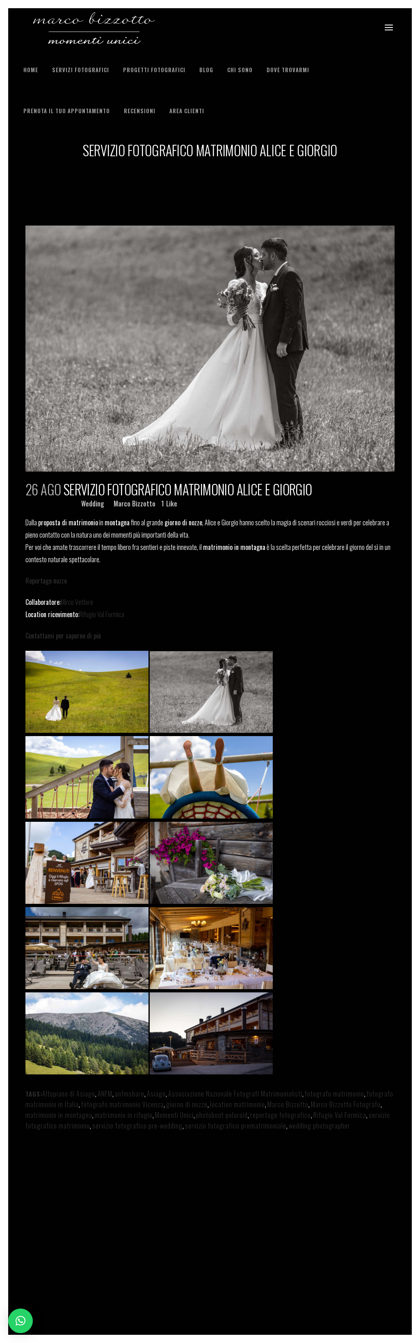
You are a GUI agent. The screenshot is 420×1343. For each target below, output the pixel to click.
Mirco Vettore (77, 602)
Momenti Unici (174, 1115)
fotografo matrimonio (334, 1094)
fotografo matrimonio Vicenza (122, 1104)
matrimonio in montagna (58, 1115)
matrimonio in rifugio (124, 1115)
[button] (20, 1321)
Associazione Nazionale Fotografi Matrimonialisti (235, 1094)
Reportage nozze (46, 581)
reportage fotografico (280, 1115)
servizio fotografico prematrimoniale (235, 1126)
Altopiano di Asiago (68, 1094)
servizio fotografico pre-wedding (137, 1126)
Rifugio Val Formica (101, 614)
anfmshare (129, 1094)
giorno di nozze (187, 1104)
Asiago (156, 1094)
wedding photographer (319, 1126)
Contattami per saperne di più (63, 636)
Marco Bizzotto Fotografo (346, 1104)
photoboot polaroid (222, 1115)
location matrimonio (237, 1104)
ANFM (105, 1094)
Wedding (92, 503)
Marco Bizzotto (134, 503)
